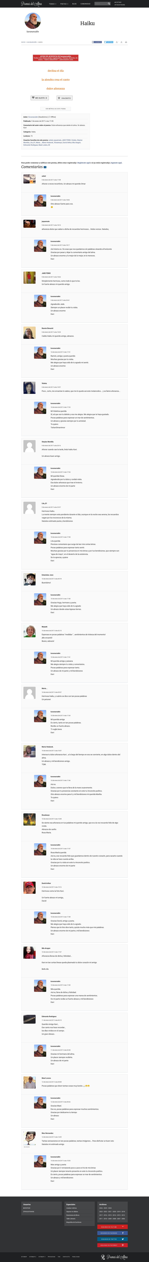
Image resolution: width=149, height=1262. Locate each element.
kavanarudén (32, 42)
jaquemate (57, 140)
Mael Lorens (43, 145)
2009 (109, 1218)
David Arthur (67, 143)
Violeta (73, 140)
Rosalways (58, 143)
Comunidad (85, 4)
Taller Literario (70, 1218)
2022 (105, 1211)
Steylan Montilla (48, 442)
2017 (101, 1215)
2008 (114, 1218)
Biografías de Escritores (73, 1222)
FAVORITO (66, 98)
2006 (123, 1218)
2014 (114, 1215)
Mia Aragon (76, 143)
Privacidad (51, 1256)
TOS (59, 1256)
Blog (74, 4)
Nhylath (44, 627)
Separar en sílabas (72, 1211)
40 (49, 145)
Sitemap (24, 1256)
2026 (101, 1208)
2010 (105, 1218)
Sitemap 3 (42, 1256)
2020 (114, 1211)
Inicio (23, 42)
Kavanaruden (33, 117)
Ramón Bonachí (47, 328)
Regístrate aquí (83, 163)
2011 (101, 1218)
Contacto (66, 1256)
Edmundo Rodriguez (30, 145)
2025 (105, 1208)
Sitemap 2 (32, 1256)
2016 (105, 1215)
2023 (101, 1211)
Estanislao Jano (47, 575)
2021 (109, 1211)
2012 (123, 1215)
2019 (118, 1211)
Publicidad (76, 1256)
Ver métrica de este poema (56, 109)
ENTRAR (118, 2)
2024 (109, 1208)
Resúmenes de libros (72, 1215)
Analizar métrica (71, 1208)
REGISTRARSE (120, 5)
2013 (118, 1215)
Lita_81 (32, 143)
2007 (118, 1218)
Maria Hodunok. (48, 143)
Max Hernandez (47, 1133)
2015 (109, 1215)
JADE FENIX (66, 140)
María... (38, 143)
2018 (123, 1211)
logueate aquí (116, 163)
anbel (51, 140)
